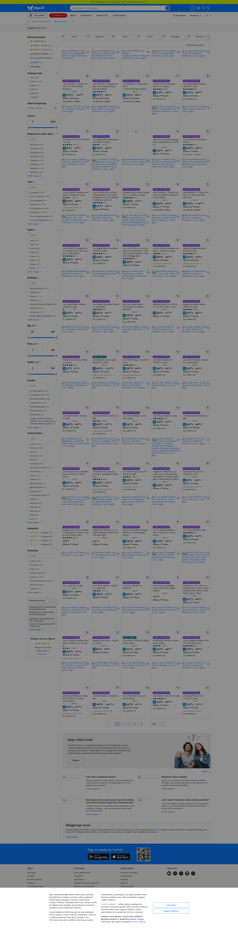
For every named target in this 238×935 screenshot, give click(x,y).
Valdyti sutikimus (171, 911)
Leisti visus (171, 905)
